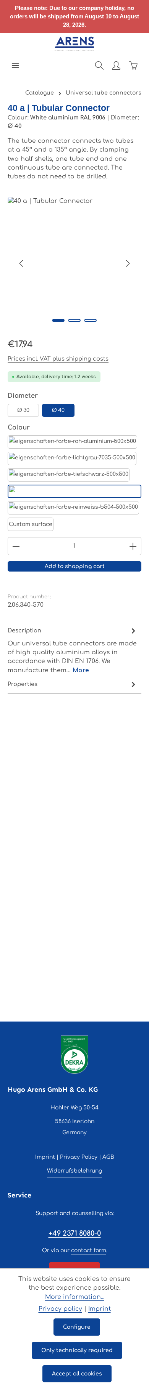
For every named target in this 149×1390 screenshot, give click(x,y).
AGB (108, 1157)
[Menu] (15, 65)
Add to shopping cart (75, 566)
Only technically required (77, 1350)
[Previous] (22, 263)
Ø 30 (23, 410)
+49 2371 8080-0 (75, 1233)
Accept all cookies (77, 1374)
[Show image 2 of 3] (74, 320)
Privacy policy (60, 1308)
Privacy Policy (78, 1157)
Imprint (45, 1157)
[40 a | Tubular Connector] (74, 263)
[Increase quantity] (133, 546)
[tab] (73, 650)
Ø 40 (58, 410)
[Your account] (116, 65)
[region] (74, 263)
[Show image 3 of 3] (90, 320)
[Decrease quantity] (16, 546)
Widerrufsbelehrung (74, 1171)
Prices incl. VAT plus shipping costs (58, 359)
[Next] (127, 263)
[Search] (99, 65)
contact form (88, 1250)
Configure (77, 1327)
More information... (74, 1297)
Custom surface (30, 524)
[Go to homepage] (75, 44)
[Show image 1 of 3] (58, 320)
